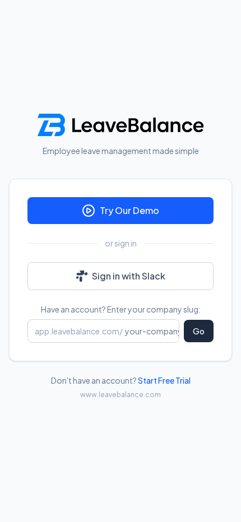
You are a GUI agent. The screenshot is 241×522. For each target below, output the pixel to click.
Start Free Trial (164, 380)
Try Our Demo (129, 210)
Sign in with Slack (128, 276)
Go (199, 331)
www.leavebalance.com (120, 394)
